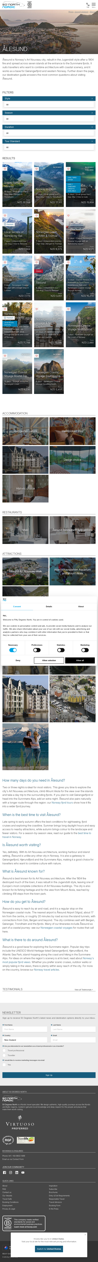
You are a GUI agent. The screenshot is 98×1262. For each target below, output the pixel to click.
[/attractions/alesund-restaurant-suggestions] (73, 530)
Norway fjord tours (62, 802)
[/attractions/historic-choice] (25, 488)
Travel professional (16, 1050)
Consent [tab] (17, 606)
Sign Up (49, 1075)
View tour (17, 184)
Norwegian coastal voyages (56, 927)
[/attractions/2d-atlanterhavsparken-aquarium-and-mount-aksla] (73, 571)
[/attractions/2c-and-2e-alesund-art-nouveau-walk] (25, 571)
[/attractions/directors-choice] (73, 431)
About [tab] (81, 606)
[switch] (37, 650)
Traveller (11, 1055)
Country (7, 1035)
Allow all (80, 660)
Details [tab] (49, 606)
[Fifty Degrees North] (13, 5)
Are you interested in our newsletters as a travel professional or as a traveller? (34, 1046)
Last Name (57, 1025)
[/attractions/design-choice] (73, 460)
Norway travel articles (46, 969)
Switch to (49, 1249)
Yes (9, 1064)
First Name (8, 1025)
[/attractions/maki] (25, 530)
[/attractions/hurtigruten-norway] (25, 431)
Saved (38, 169)
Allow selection (49, 660)
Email (55, 1035)
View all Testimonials (83, 990)
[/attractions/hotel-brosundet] (25, 460)
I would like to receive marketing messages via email (24, 1060)
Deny (18, 660)
